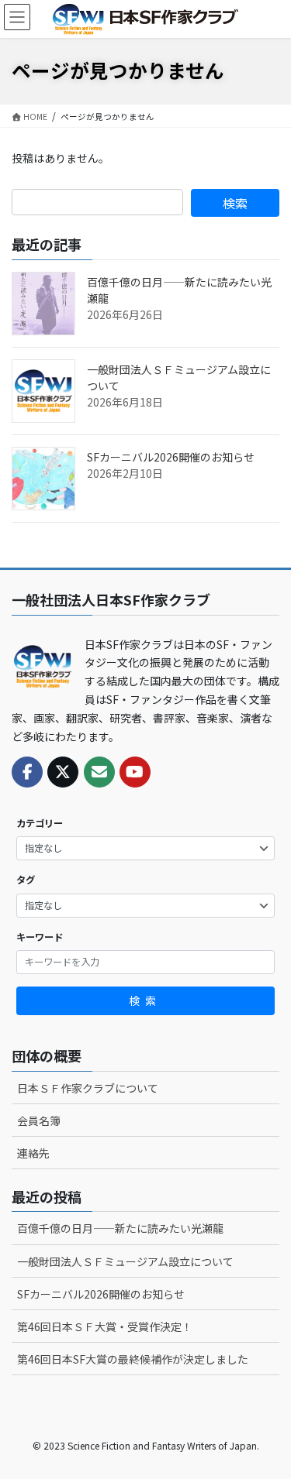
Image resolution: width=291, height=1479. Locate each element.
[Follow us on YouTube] (135, 772)
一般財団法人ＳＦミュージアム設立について (125, 1261)
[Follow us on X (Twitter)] (62, 772)
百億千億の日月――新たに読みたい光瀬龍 (120, 1228)
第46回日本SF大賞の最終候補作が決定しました (132, 1359)
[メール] (99, 772)
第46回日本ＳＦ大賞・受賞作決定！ (104, 1326)
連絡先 (33, 1153)
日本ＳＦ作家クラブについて (87, 1088)
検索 (145, 1000)
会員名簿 (39, 1120)
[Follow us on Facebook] (27, 772)
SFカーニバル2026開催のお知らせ (171, 457)
